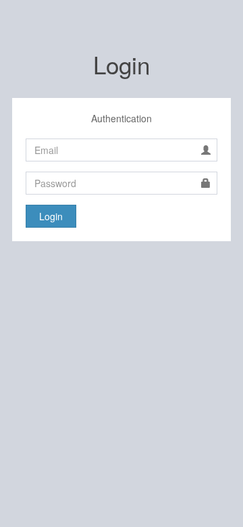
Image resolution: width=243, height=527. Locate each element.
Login (51, 216)
